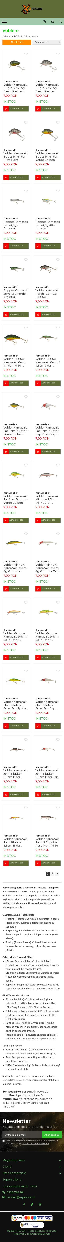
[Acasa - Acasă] (32, 9)
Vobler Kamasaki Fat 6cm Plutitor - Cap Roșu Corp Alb (47, 431)
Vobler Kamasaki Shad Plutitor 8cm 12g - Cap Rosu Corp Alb (47, 705)
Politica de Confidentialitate (35, 1143)
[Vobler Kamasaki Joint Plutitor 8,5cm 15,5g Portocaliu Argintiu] (16, 818)
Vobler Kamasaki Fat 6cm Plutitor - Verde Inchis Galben (15, 431)
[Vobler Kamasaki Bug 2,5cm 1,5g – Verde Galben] (48, 132)
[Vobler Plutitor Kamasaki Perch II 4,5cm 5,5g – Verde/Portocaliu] (16, 338)
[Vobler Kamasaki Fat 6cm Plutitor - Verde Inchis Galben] (16, 406)
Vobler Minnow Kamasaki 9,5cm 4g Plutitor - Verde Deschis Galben (47, 636)
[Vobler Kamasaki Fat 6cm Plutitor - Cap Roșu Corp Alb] (48, 406)
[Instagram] (40, 1204)
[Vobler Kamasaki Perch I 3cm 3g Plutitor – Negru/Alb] (48, 269)
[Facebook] (24, 1204)
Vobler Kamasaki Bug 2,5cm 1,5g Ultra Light (15, 156)
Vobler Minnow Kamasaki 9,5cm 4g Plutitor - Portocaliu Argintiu (15, 636)
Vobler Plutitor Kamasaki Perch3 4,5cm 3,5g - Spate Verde (47, 362)
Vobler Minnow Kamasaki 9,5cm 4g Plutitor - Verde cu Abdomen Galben (15, 568)
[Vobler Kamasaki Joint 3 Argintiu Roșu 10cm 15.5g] (48, 818)
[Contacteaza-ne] (45, 21)
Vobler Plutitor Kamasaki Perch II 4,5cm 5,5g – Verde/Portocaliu (15, 362)
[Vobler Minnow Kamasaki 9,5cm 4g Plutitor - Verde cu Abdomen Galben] (16, 544)
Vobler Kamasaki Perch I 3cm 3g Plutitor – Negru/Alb (47, 294)
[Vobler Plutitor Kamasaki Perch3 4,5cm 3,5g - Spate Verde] (48, 338)
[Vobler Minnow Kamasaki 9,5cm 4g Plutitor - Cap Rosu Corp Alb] (48, 544)
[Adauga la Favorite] (26, 54)
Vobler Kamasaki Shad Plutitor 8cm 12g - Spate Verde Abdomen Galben (15, 705)
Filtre (18, 42)
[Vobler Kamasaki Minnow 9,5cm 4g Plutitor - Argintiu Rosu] (48, 475)
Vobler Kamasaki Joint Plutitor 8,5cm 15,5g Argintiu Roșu (15, 774)
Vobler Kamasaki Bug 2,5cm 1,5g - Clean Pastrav (47, 88)
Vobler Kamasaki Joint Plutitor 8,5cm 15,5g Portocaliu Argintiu (15, 842)
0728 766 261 (15, 1192)
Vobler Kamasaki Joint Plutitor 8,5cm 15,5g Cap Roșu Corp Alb (47, 774)
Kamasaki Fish (10, 81)
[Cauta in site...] (60, 21)
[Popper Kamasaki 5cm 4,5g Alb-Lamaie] (48, 201)
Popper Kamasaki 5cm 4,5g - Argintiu (16, 225)
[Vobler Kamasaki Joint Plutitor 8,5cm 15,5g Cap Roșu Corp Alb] (48, 749)
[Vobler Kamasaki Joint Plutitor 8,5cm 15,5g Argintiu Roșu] (16, 749)
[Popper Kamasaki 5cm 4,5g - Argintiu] (16, 201)
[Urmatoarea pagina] (57, 874)
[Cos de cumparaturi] (52, 21)
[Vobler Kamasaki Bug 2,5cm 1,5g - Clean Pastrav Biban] (16, 64)
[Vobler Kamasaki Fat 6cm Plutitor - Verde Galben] (16, 475)
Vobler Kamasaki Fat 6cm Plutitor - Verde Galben (15, 499)
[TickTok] (32, 1204)
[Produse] (4, 22)
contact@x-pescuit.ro (20, 1197)
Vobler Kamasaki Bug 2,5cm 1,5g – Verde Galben (47, 156)
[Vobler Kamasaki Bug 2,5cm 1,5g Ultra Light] (16, 132)
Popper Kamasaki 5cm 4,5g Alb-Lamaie (48, 225)
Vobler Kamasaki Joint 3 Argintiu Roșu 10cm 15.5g (47, 842)
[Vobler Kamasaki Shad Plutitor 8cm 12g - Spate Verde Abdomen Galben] (16, 681)
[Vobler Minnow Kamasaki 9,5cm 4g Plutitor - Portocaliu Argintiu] (16, 612)
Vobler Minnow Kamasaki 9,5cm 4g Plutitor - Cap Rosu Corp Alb (47, 568)
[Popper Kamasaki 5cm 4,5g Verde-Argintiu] (16, 269)
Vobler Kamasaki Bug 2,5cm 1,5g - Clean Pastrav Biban (15, 88)
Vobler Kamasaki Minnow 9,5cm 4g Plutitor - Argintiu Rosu (47, 499)
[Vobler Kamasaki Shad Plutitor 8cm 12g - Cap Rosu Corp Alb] (48, 681)
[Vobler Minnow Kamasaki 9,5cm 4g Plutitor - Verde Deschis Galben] (48, 612)
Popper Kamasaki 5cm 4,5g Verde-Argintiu (16, 294)
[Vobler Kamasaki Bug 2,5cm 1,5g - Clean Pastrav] (48, 64)
